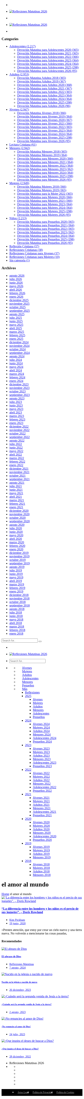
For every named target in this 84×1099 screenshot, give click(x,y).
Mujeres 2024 (41, 727)
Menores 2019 (42, 857)
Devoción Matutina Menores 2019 (42, 155)
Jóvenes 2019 (41, 846)
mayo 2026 (16, 286)
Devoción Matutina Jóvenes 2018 (41, 113)
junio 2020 (16, 531)
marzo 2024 (16, 373)
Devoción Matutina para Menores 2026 (44, 179)
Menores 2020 (42, 832)
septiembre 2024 (19, 352)
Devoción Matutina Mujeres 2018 (41, 186)
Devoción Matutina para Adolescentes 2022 (48, 56)
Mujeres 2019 (41, 850)
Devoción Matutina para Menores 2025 (45, 176)
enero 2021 (16, 507)
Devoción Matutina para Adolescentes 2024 (48, 64)
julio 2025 (15, 317)
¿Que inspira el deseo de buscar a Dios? (20, 1049)
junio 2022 (16, 447)
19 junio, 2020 (17, 923)
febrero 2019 (17, 588)
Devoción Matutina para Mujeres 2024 (44, 207)
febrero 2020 (17, 545)
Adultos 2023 (41, 755)
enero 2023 (16, 423)
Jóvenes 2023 (41, 748)
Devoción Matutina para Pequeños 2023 (45, 232)
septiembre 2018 (19, 605)
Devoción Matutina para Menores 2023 (45, 169)
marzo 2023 (16, 416)
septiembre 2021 (19, 479)
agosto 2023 (16, 398)
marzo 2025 (16, 331)
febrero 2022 (17, 461)
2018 (28, 861)
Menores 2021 (42, 808)
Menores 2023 (42, 759)
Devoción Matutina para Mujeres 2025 (44, 211)
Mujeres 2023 (41, 752)
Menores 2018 (42, 875)
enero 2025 (16, 338)
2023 (28, 745)
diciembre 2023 (19, 384)
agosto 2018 (16, 609)
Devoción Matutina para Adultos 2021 (44, 88)
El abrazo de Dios (11, 956)
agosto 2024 (16, 356)
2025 (28, 696)
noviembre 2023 (19, 388)
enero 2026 (16, 296)
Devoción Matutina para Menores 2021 (45, 162)
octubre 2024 (17, 349)
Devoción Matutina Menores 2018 (42, 151)
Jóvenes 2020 (41, 822)
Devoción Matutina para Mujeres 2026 (44, 214)
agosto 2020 (16, 524)
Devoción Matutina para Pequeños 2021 (45, 225)
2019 (28, 843)
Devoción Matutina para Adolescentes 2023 (48, 60)
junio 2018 (16, 616)
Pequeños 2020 (42, 839)
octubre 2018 (17, 602)
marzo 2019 (16, 584)
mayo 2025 (16, 324)
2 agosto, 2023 (17, 1012)
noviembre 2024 (19, 345)
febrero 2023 (17, 419)
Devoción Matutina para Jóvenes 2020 (44, 120)
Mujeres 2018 (41, 868)
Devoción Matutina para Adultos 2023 (44, 95)
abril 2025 (15, 328)
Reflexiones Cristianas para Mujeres (34, 257)
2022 (28, 769)
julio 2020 (15, 528)
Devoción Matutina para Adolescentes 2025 (48, 67)
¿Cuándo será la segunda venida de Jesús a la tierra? (27, 1004)
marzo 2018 (16, 626)
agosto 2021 (16, 482)
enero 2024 (16, 381)
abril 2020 (15, 538)
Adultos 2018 (41, 871)
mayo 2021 (16, 493)
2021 (28, 794)
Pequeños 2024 (42, 741)
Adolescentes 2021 (44, 811)
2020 (28, 818)
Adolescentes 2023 (44, 762)
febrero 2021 (17, 503)
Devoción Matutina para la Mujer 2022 (45, 193)
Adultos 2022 (41, 780)
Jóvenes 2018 (41, 864)
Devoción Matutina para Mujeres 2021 (44, 200)
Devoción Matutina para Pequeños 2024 (45, 235)
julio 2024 (15, 359)
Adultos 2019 (41, 853)
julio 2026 (15, 279)
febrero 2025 (17, 335)
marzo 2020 (16, 542)
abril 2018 (15, 623)
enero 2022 (16, 465)
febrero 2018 (17, 630)
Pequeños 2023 (42, 766)
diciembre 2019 (19, 552)
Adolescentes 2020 (44, 836)
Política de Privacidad (43, 1092)
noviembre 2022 (19, 430)
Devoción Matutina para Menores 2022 (45, 165)
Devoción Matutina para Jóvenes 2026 (44, 141)
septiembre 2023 (19, 395)
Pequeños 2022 (42, 790)
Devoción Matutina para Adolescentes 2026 (47, 71)
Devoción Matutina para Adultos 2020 (44, 85)
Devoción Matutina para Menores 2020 (45, 158)
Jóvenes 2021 (41, 797)
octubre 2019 (17, 559)
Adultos (19, 74)
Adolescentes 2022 (44, 787)
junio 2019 (16, 574)
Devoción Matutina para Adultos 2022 (44, 92)
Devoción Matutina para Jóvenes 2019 (44, 116)
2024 (28, 720)
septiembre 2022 (19, 437)
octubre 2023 (17, 391)
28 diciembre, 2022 (20, 1056)
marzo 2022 (16, 458)
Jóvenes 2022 (41, 773)
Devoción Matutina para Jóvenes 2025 (44, 137)
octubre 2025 (17, 307)
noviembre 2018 (19, 598)
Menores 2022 (42, 783)
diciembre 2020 (19, 510)
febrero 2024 (17, 377)
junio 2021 (16, 489)
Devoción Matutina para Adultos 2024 (44, 99)
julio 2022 (15, 444)
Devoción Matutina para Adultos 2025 (44, 102)
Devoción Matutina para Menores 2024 (45, 172)
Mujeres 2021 (41, 801)
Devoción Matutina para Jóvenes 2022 (44, 127)
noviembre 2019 (19, 556)
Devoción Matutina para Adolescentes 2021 (48, 53)
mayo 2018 (16, 619)
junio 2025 (16, 321)
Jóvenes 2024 (41, 724)
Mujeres (19, 183)
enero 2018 (16, 633)
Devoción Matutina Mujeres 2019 (41, 190)
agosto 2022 (16, 440)
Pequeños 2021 (42, 815)
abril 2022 (15, 454)
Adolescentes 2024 (44, 738)
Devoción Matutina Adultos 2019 (41, 81)
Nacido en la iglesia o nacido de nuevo (19, 982)
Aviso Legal (23, 1092)
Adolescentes (22, 46)
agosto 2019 (16, 567)
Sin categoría (19, 260)
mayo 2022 (16, 451)
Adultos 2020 (41, 829)
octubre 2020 (17, 517)
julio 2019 (15, 570)
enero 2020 (16, 549)
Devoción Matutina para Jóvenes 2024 (44, 134)
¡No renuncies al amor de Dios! (16, 1026)
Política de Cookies (65, 1092)
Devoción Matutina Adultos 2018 (41, 78)
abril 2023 (15, 412)
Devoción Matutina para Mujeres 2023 (44, 204)
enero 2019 (16, 591)
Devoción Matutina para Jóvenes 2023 (44, 130)
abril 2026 (15, 289)
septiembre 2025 (19, 310)
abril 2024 (15, 370)
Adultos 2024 (41, 731)
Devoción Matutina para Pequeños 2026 (45, 242)
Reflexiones (32, 692)
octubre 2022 (17, 433)
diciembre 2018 (19, 595)
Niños (18, 218)
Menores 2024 (42, 734)
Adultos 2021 (41, 804)
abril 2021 (15, 496)
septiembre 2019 (19, 563)
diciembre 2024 (19, 342)
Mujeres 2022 (41, 776)
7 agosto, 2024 (17, 967)
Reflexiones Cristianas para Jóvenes (34, 253)
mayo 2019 (16, 577)
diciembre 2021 (19, 468)
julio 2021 (15, 486)
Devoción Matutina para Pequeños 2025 (45, 239)
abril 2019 (15, 581)
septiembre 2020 (19, 521)
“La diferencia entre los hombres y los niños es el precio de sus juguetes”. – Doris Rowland (40, 910)
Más (24, 689)
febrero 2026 (17, 293)
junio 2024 (16, 363)
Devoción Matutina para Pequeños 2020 (45, 221)
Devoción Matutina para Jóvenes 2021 (44, 123)
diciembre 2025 (19, 300)
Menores (19, 148)
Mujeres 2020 (41, 825)
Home (5, 894)
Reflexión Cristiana (24, 246)
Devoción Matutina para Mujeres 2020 (44, 197)
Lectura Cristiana (22, 144)
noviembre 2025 (19, 303)
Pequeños (28, 685)
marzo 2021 (16, 500)
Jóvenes (19, 109)
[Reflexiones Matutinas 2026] (28, 11)
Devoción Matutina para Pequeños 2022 (45, 228)
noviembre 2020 (19, 514)
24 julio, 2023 (17, 1034)
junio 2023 (16, 405)
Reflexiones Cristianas (26, 250)
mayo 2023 (16, 409)
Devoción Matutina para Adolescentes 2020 (48, 49)
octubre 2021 (17, 475)
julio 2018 (15, 612)
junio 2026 (16, 282)
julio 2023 (15, 402)
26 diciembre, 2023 (20, 989)
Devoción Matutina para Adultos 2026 (43, 106)
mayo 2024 (16, 366)
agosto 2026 (16, 275)
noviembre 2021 (19, 472)
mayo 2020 (16, 535)
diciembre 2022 (19, 426)
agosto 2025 (16, 314)
